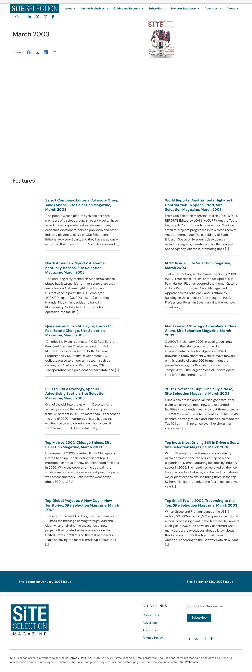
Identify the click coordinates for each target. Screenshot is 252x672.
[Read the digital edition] (199, 40)
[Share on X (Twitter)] (37, 52)
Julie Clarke (76, 662)
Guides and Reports (126, 8)
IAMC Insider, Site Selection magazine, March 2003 (198, 265)
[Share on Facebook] (28, 52)
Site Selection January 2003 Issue (44, 582)
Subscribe (155, 8)
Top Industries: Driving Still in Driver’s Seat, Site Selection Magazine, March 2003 (202, 444)
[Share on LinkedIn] (46, 52)
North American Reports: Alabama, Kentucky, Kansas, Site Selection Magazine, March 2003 (75, 268)
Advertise (211, 8)
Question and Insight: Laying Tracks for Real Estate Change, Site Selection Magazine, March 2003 (79, 331)
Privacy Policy (153, 638)
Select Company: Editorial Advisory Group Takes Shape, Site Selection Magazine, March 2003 (82, 205)
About (230, 8)
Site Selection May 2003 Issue (210, 582)
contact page (131, 662)
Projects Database (183, 8)
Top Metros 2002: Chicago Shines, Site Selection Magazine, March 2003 (78, 444)
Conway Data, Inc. (80, 658)
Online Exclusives (93, 8)
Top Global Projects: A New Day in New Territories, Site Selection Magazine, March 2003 (82, 505)
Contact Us (151, 615)
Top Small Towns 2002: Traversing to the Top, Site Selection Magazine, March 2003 (201, 503)
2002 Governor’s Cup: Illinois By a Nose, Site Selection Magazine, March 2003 (199, 391)
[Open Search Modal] (17, 17)
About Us (149, 630)
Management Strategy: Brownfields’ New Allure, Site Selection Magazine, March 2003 (200, 331)
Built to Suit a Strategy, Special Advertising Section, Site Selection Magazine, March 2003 (75, 394)
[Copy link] (54, 52)
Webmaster (192, 662)
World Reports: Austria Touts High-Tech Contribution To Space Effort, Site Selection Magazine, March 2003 (199, 205)
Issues (68, 8)
